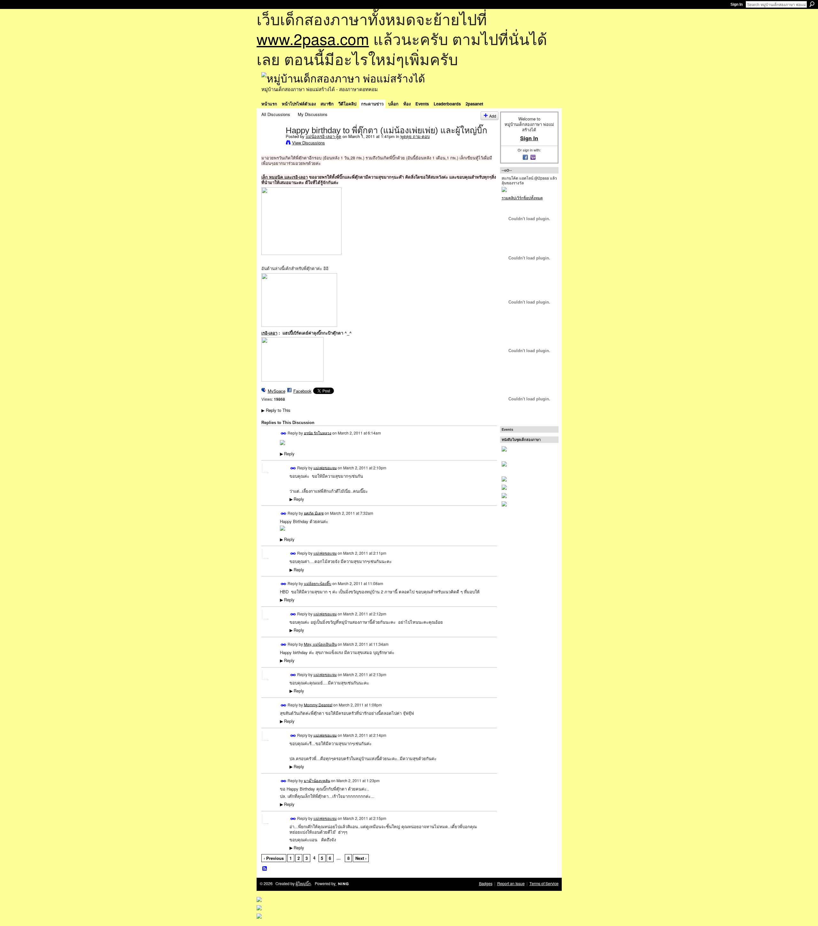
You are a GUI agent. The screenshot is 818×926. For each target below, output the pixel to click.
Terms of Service (544, 883)
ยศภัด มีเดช (314, 512)
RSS (265, 869)
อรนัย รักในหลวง (317, 432)
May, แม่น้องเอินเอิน (320, 644)
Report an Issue (511, 883)
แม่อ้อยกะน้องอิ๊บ (317, 583)
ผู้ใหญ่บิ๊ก (303, 883)
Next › (361, 858)
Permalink (284, 433)
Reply (287, 454)
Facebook (302, 391)
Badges (485, 883)
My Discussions (313, 114)
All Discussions (275, 114)
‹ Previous (274, 858)
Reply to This (275, 410)
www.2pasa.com (313, 38)
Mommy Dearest (318, 704)
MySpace (276, 391)
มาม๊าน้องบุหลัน (317, 780)
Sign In (736, 4)
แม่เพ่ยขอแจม (325, 467)
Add (492, 116)
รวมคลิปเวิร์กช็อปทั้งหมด (522, 197)
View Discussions (308, 143)
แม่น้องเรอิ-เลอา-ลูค (323, 136)
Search (811, 4)
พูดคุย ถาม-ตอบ (415, 136)
